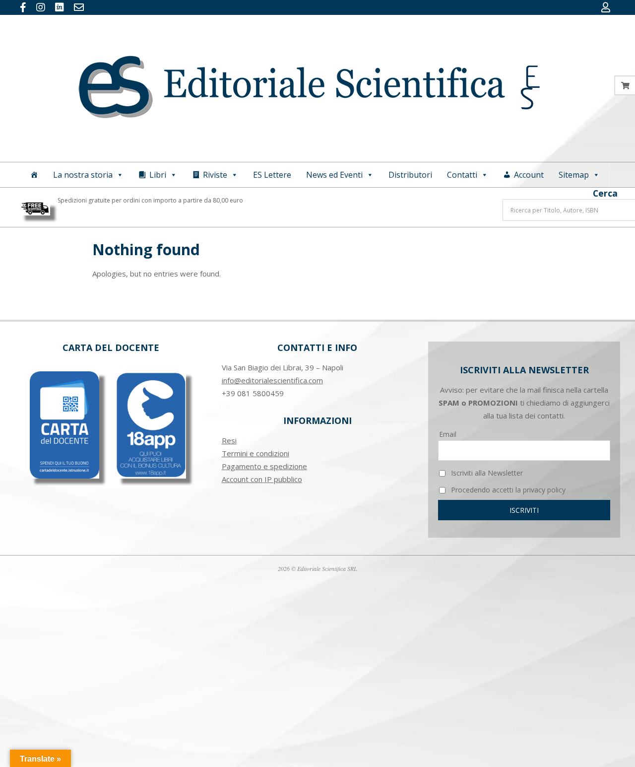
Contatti (462, 174)
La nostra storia (83, 174)
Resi (229, 440)
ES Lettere (272, 174)
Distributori (410, 174)
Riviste (215, 174)
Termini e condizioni (255, 453)
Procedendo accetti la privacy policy (507, 489)
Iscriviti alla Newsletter (486, 473)
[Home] (34, 174)
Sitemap (574, 174)
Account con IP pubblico (262, 479)
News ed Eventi (334, 174)
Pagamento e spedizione (264, 466)
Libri (157, 174)
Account (529, 174)
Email (447, 434)
